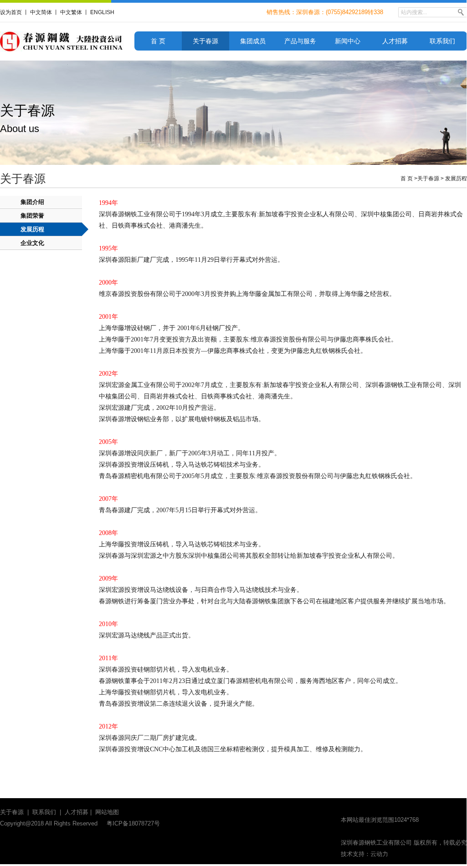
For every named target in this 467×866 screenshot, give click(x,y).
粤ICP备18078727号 (133, 823)
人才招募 (395, 41)
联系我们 (442, 41)
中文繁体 (71, 12)
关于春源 (205, 41)
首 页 (158, 41)
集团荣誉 (32, 215)
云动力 (379, 854)
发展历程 (456, 178)
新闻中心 (347, 41)
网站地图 (107, 812)
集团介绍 (32, 202)
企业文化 (32, 242)
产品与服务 (300, 41)
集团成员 (253, 41)
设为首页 (11, 12)
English (102, 12)
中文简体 (41, 12)
